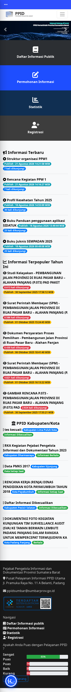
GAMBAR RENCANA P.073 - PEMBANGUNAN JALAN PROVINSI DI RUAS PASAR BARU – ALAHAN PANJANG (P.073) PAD (33, 402)
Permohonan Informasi (35, 82)
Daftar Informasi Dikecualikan (35, 505)
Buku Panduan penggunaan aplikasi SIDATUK (34, 225)
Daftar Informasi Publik (35, 56)
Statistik (35, 107)
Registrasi (35, 132)
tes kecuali (30, 431)
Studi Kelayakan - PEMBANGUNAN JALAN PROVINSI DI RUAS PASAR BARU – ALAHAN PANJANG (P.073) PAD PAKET (34, 282)
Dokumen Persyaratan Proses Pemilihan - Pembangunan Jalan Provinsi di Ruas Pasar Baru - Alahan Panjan (35, 342)
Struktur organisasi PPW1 (27, 163)
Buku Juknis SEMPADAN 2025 (28, 246)
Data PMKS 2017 (30, 468)
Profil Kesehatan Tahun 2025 (28, 204)
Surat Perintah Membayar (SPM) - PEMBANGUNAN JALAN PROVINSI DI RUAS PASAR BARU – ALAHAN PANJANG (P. (35, 312)
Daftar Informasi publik (25, 623)
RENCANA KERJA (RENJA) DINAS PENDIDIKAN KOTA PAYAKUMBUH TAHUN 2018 (35, 487)
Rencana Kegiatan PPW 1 (27, 184)
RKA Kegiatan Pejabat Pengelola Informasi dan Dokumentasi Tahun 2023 (34, 450)
